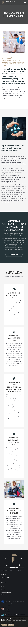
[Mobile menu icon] (25, 2)
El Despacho (4, 589)
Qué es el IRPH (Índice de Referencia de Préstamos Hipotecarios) (14, 601)
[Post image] (2, 601)
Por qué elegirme (5, 580)
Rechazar (11, 624)
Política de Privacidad (6, 592)
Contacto (3, 582)
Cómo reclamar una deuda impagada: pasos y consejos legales (15, 615)
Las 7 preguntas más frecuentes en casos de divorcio (15, 608)
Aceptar (4, 624)
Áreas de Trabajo (5, 577)
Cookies (3, 594)
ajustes (12, 622)
